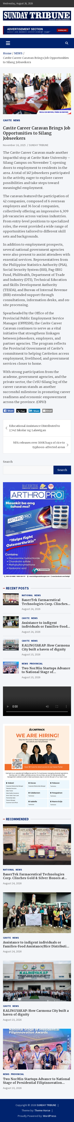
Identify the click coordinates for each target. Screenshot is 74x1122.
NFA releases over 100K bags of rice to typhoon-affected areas (39, 445)
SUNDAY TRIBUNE (38, 145)
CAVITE (7, 120)
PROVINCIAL (36, 663)
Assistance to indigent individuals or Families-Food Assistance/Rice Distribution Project (44, 628)
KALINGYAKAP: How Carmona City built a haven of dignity (46, 647)
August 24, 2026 (31, 609)
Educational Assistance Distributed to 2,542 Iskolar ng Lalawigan (34, 428)
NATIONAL (27, 595)
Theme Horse (42, 1110)
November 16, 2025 (14, 145)
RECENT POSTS (17, 588)
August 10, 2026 (31, 654)
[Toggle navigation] (8, 43)
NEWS (16, 120)
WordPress (49, 1116)
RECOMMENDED (17, 819)
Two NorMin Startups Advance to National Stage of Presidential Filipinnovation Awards (46, 674)
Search (8, 461)
